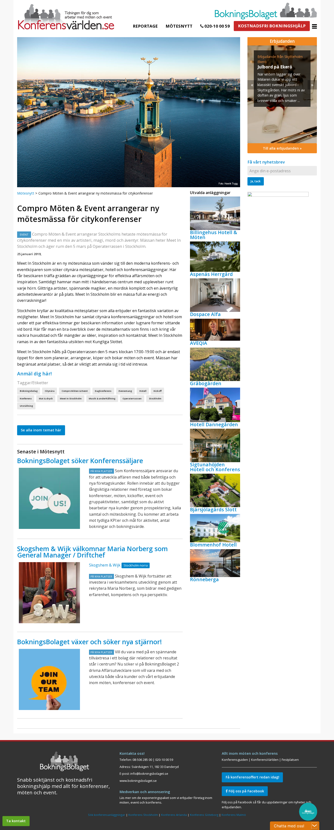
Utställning (26, 405)
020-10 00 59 (216, 26)
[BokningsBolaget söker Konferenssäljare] (49, 498)
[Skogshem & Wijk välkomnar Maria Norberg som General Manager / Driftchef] (49, 592)
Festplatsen (290, 759)
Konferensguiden (235, 759)
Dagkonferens (103, 391)
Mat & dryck (46, 398)
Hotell (142, 391)
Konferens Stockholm (143, 815)
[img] (282, 94)
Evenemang (125, 391)
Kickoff (158, 391)
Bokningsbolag (29, 391)
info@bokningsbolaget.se (149, 773)
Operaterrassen (132, 398)
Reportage (145, 26)
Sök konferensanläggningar (106, 815)
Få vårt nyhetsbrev (266, 162)
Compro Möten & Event (75, 391)
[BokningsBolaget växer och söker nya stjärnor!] (49, 679)
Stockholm (155, 398)
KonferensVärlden (264, 759)
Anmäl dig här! (34, 373)
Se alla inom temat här (41, 430)
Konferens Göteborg (204, 815)
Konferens (26, 398)
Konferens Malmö (234, 815)
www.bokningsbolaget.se (138, 780)
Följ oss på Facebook (246, 791)
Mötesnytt (179, 26)
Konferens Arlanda (174, 815)
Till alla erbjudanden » (282, 148)
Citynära (50, 391)
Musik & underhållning (102, 398)
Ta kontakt (16, 821)
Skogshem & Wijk (105, 565)
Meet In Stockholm (71, 398)
